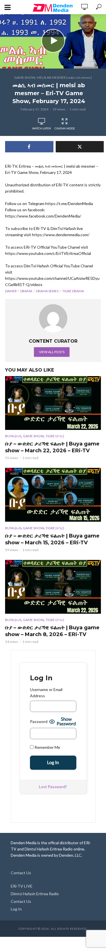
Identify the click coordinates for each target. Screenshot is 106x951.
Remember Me (47, 747)
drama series (47, 291)
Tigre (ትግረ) (55, 436)
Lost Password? (53, 786)
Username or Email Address (46, 692)
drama (26, 291)
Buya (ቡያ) (13, 436)
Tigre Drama (73, 291)
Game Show (24, 77)
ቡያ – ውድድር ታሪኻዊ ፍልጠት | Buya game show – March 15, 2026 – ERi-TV (52, 539)
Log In (16, 909)
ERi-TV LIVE (22, 886)
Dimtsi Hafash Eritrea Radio (35, 893)
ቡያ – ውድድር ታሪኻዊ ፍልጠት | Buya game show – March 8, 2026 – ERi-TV (52, 630)
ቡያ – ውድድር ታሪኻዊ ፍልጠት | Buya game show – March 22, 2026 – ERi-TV (52, 447)
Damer (11, 291)
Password (38, 721)
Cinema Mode (65, 128)
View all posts (51, 352)
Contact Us (21, 872)
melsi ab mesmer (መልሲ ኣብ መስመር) (64, 77)
